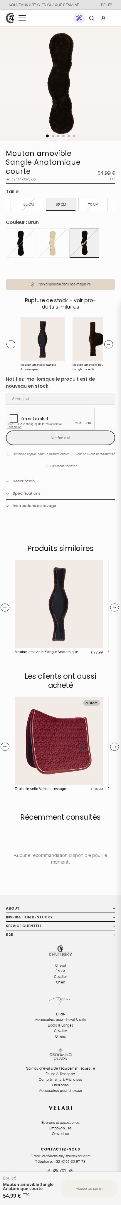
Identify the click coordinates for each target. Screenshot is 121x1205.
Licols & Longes (60, 1025)
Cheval (60, 965)
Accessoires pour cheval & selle (60, 1019)
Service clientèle (60, 925)
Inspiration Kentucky (60, 917)
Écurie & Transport (60, 1074)
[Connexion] (103, 18)
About (60, 908)
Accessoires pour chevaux (60, 1090)
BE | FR (106, 5)
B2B (60, 934)
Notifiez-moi (60, 437)
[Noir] (20, 243)
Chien (60, 982)
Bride (60, 1014)
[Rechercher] (92, 18)
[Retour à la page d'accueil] (10, 18)
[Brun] (84, 243)
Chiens (60, 1036)
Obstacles (60, 1085)
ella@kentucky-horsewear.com (66, 1156)
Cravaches (60, 1133)
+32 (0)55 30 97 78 (69, 1161)
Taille (12, 191)
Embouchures (60, 1128)
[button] (79, 18)
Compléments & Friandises (60, 1079)
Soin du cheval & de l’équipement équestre (60, 1068)
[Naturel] (52, 243)
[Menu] (22, 18)
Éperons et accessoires (60, 1122)
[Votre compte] (103, 18)
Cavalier (60, 976)
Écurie (60, 971)
